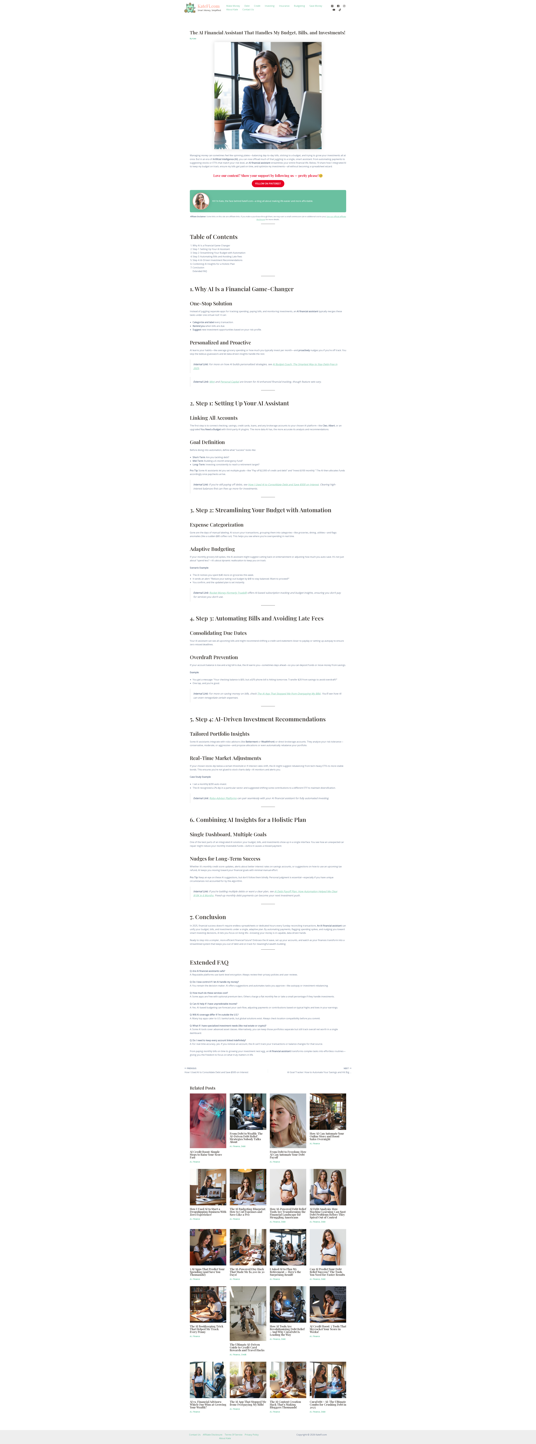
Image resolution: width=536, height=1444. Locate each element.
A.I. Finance (195, 1161)
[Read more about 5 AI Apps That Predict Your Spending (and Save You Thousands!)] (208, 1247)
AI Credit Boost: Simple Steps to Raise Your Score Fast (206, 1154)
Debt (247, 5)
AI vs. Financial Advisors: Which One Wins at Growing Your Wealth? (208, 1404)
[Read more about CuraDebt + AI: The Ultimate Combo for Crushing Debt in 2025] (328, 1379)
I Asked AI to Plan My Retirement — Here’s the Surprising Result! (285, 1271)
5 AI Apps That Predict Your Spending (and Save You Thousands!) (207, 1271)
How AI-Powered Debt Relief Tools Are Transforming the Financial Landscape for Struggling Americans (288, 1213)
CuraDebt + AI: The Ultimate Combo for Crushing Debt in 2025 (328, 1404)
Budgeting (299, 5)
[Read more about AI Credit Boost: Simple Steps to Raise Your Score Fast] (208, 1120)
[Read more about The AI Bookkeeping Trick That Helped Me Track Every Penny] (208, 1304)
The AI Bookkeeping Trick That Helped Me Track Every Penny (206, 1329)
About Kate (232, 9)
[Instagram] (344, 6)
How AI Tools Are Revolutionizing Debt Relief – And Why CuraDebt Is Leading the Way (287, 1330)
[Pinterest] (332, 6)
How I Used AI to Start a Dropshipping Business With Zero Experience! (208, 1211)
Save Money (315, 5)
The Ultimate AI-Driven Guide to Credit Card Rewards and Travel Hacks (247, 1347)
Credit (257, 5)
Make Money (233, 5)
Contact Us (248, 9)
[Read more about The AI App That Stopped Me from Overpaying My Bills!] (248, 1379)
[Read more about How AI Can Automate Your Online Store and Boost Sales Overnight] (328, 1111)
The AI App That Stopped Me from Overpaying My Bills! (248, 1403)
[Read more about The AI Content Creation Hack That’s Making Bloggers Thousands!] (288, 1379)
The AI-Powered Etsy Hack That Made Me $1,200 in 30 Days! (247, 1271)
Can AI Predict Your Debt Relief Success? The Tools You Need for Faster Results (327, 1271)
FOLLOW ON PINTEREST (268, 183)
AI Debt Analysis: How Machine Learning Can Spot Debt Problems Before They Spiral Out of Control (328, 1213)
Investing (270, 5)
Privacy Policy (252, 1434)
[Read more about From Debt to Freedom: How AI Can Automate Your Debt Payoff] (288, 1120)
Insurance (284, 5)
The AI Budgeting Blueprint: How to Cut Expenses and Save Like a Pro (248, 1211)
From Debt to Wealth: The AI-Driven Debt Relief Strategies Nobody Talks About (246, 1138)
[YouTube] (334, 10)
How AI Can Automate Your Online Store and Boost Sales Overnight (327, 1136)
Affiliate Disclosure (212, 1434)
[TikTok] (340, 10)
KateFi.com (209, 6)
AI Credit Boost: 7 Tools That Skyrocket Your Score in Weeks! (328, 1329)
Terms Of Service (233, 1434)
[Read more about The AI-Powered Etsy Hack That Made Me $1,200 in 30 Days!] (248, 1247)
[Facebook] (338, 6)
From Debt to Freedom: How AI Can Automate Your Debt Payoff (288, 1154)
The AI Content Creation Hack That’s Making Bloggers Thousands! (285, 1404)
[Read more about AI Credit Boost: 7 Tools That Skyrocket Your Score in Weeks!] (328, 1304)
